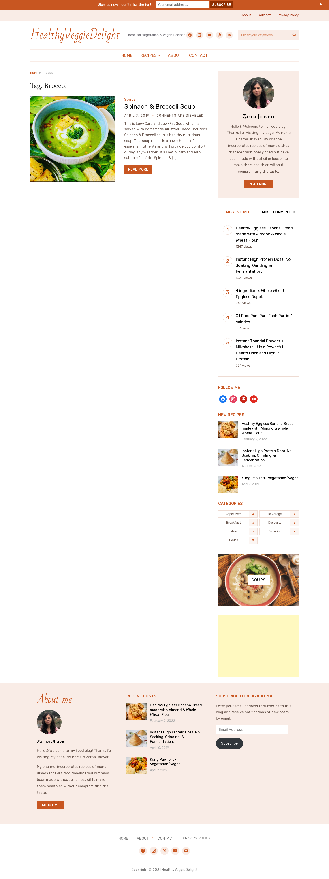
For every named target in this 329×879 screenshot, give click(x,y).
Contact (264, 15)
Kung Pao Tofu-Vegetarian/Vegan (270, 478)
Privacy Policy (288, 15)
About (246, 15)
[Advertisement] (258, 646)
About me (50, 805)
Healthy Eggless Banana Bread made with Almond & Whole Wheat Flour (264, 234)
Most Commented (278, 212)
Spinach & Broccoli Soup (159, 106)
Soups (130, 99)
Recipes (148, 55)
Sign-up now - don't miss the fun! (124, 5)
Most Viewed (238, 212)
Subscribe (229, 743)
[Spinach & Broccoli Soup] (72, 99)
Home (126, 55)
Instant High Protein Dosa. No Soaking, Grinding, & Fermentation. (263, 265)
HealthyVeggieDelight (75, 35)
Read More (138, 169)
